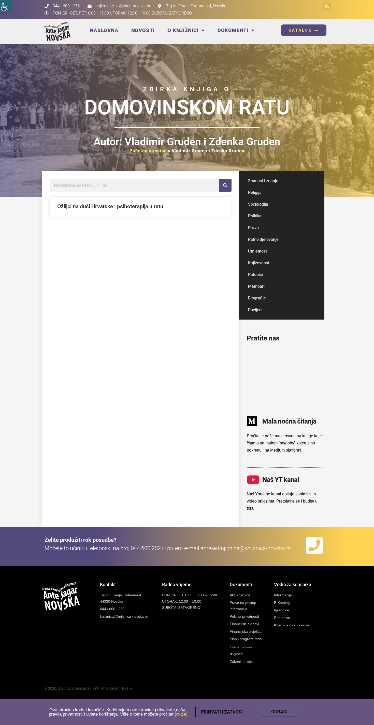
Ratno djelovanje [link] (263, 239)
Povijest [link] (255, 309)
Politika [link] (255, 216)
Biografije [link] (257, 298)
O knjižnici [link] (183, 30)
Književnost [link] (258, 262)
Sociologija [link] (258, 204)
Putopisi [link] (255, 274)
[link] (6, 6)
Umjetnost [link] (257, 251)
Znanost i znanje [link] (263, 180)
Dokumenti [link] (233, 30)
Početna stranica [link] (148, 150)
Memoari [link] (256, 286)
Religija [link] (255, 192)
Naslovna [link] (104, 30)
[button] (327, 6)
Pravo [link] (253, 227)
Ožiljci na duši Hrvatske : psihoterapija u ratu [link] (110, 206)
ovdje (181, 714)
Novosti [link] (143, 30)
